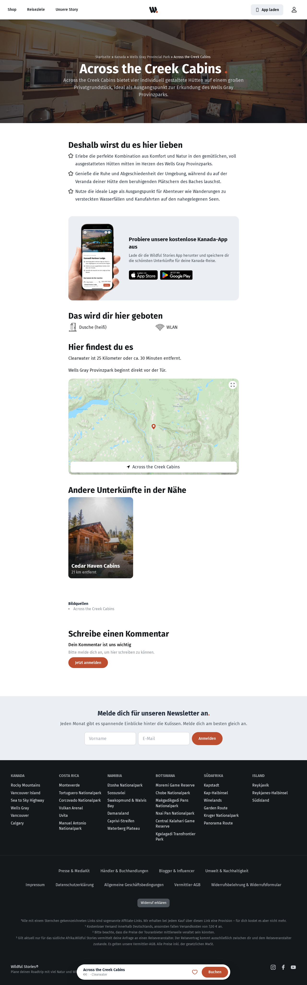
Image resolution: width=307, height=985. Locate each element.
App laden (270, 9)
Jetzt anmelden (88, 662)
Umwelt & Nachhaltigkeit (226, 871)
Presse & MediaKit (74, 871)
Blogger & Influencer (177, 871)
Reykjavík (260, 785)
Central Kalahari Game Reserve (175, 824)
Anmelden (207, 738)
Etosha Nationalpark (124, 785)
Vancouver (20, 815)
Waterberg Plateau (123, 828)
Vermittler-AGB (187, 885)
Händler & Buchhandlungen (124, 871)
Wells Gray (20, 808)
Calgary (17, 823)
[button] (294, 9)
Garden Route (216, 808)
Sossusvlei (116, 793)
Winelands (213, 800)
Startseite (103, 57)
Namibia (114, 775)
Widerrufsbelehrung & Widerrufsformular (246, 885)
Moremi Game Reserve (175, 785)
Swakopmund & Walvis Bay (126, 803)
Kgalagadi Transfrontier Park (175, 837)
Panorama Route (218, 823)
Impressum (35, 885)
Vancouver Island (25, 793)
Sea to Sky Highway (27, 800)
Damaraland (118, 813)
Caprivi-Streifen (120, 821)
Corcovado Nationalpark (80, 800)
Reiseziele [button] (36, 9)
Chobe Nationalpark (173, 793)
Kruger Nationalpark (221, 815)
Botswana (165, 775)
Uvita (63, 815)
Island (258, 775)
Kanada (120, 57)
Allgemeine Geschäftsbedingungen (134, 885)
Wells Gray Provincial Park (150, 57)
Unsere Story (67, 9)
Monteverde (69, 785)
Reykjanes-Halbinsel (270, 793)
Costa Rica (69, 775)
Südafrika (213, 775)
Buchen (214, 972)
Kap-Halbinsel (216, 793)
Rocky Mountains (25, 785)
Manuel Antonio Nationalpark (72, 826)
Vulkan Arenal (71, 808)
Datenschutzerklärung (75, 885)
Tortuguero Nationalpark (80, 793)
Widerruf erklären (153, 903)
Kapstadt (211, 785)
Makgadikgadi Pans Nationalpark (172, 803)
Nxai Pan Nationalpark (175, 813)
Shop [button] (12, 9)
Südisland (260, 800)
